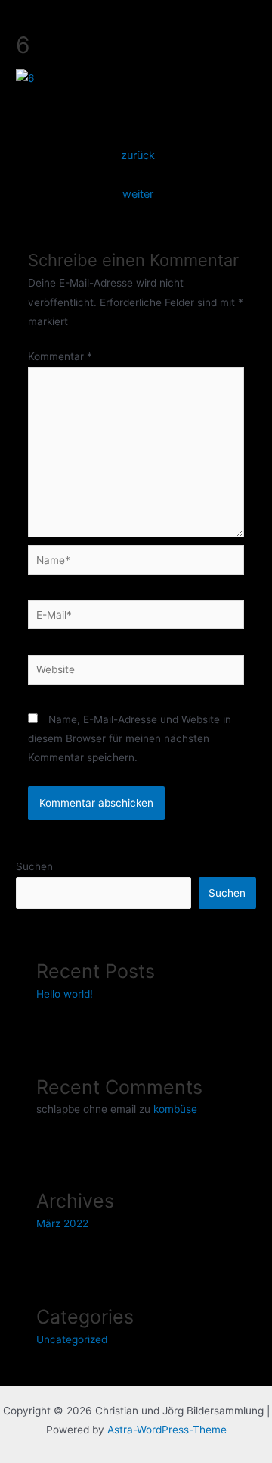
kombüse (175, 1109)
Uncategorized (71, 1339)
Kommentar (60, 356)
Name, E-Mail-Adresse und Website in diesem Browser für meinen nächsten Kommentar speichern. (129, 738)
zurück (138, 155)
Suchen (34, 866)
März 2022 (62, 1223)
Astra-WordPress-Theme (167, 1430)
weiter (137, 194)
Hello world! (64, 994)
